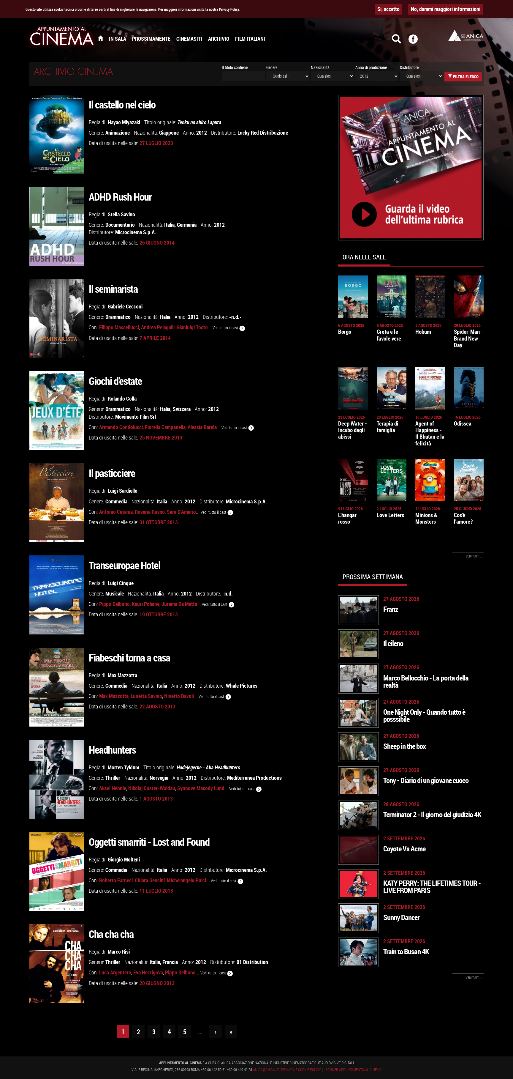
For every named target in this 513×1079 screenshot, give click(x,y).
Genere (271, 67)
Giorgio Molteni (124, 859)
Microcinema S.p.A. (135, 232)
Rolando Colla (122, 398)
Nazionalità (320, 67)
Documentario (120, 224)
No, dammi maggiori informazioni (445, 8)
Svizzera (182, 408)
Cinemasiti (189, 38)
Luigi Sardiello (122, 490)
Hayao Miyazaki (124, 122)
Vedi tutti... (474, 556)
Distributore (409, 67)
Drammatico (118, 316)
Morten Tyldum (123, 767)
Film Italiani (250, 38)
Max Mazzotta (122, 675)
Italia (169, 224)
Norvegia (159, 777)
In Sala (117, 38)
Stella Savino (121, 214)
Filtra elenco (465, 76)
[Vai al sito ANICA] (466, 35)
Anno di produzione (371, 67)
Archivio (218, 38)
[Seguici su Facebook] (416, 41)
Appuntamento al (62, 37)
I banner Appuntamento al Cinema (352, 1069)
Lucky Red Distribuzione (263, 132)
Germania (187, 224)
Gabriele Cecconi (125, 306)
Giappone (169, 132)
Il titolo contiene (235, 67)
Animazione (117, 132)
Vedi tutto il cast (226, 327)
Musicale (114, 593)
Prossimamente (151, 38)
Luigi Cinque (121, 583)
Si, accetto (388, 8)
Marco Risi (119, 951)
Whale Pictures (241, 685)
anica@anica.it (265, 1069)
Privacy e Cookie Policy (301, 1069)
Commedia (116, 501)
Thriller (112, 777)
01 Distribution (252, 961)
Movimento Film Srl (135, 416)
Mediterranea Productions (254, 777)
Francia (170, 961)
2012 (201, 132)
